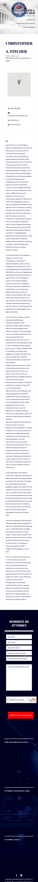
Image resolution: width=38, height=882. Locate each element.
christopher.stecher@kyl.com (17, 116)
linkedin (21, 876)
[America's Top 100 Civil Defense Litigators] (19, 9)
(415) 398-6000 (15, 108)
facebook (16, 876)
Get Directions (15, 125)
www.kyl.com (14, 120)
